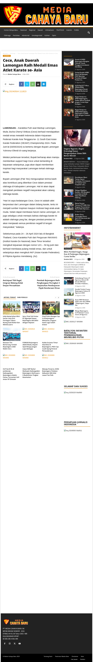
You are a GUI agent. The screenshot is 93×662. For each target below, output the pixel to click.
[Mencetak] (38, 84)
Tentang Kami (48, 656)
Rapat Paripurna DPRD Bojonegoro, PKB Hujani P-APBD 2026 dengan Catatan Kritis (82, 113)
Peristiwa (16, 35)
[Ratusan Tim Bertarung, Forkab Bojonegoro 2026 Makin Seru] (11, 334)
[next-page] (58, 297)
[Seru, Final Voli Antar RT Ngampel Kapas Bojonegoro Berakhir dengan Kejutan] (31, 307)
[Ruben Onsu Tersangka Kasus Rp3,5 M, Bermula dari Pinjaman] (69, 217)
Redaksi (82, 659)
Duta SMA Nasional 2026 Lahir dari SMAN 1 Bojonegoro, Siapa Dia (82, 302)
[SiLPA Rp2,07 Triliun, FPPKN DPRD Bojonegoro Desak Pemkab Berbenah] (69, 88)
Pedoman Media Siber (62, 656)
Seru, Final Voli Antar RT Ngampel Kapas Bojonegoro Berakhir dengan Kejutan (30, 319)
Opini (54, 35)
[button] (88, 32)
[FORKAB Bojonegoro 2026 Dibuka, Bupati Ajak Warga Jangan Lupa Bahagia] (31, 334)
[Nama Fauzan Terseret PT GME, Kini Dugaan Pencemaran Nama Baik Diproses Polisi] (69, 206)
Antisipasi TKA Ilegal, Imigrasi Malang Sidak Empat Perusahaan (13, 283)
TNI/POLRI (60, 30)
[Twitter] (27, 84)
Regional (32, 30)
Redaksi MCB (68, 158)
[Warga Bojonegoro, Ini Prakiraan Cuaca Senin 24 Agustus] (69, 313)
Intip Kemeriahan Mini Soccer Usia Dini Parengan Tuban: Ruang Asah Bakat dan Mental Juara (11, 320)
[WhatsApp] (32, 84)
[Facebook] (21, 84)
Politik (76, 30)
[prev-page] (55, 297)
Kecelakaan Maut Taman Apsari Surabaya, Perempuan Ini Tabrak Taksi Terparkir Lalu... (82, 181)
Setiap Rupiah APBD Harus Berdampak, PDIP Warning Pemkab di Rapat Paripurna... (82, 76)
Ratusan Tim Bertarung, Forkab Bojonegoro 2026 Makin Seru (10, 345)
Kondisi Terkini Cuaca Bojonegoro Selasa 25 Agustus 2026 (82, 291)
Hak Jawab (74, 659)
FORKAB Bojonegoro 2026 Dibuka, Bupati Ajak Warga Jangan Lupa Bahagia (30, 345)
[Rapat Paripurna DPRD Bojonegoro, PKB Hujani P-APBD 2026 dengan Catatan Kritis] (69, 112)
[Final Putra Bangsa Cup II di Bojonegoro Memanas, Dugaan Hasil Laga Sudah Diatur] (51, 307)
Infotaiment (49, 30)
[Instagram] (10, 644)
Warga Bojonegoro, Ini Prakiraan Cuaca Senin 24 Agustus (82, 313)
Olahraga (7, 35)
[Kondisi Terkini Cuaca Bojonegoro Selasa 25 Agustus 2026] (69, 292)
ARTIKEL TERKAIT (10, 297)
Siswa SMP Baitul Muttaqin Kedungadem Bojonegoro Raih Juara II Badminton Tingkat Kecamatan (31, 373)
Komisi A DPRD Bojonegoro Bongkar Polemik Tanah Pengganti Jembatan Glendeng (82, 63)
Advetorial (25, 35)
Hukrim (69, 30)
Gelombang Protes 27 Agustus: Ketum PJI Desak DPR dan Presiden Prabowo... (82, 281)
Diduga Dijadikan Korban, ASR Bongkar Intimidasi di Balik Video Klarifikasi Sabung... (82, 194)
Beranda (5, 53)
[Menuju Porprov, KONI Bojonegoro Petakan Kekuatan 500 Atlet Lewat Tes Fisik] (51, 360)
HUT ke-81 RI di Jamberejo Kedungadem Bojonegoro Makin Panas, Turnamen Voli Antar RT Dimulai (11, 374)
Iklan (82, 656)
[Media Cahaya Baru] (46, 14)
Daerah (40, 30)
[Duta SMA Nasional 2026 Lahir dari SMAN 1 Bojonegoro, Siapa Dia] (69, 302)
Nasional (23, 30)
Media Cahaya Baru (14, 74)
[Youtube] (20, 644)
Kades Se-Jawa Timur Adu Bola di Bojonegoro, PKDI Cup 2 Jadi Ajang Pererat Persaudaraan (50, 346)
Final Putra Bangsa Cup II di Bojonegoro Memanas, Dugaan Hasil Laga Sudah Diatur (51, 320)
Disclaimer (75, 656)
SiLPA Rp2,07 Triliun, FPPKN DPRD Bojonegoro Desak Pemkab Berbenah (82, 88)
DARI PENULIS (22, 297)
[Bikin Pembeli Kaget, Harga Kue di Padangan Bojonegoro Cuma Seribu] (77, 241)
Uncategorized (37, 35)
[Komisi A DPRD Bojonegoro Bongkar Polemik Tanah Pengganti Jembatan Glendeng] (69, 62)
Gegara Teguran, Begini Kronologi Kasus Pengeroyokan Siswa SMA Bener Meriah (75, 152)
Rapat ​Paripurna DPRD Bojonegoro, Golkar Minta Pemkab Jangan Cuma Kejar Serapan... (82, 100)
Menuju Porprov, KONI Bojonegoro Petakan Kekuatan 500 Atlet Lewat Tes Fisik (50, 372)
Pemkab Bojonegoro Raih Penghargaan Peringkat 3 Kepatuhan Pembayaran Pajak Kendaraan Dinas (48, 284)
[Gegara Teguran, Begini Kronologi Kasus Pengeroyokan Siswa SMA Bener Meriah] (77, 138)
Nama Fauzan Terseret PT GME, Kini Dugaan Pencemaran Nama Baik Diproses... (82, 206)
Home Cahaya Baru (11, 30)
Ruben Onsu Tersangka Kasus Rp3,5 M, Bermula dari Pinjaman (82, 217)
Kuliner (47, 35)
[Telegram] (43, 84)
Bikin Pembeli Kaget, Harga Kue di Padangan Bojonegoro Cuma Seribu (76, 254)
